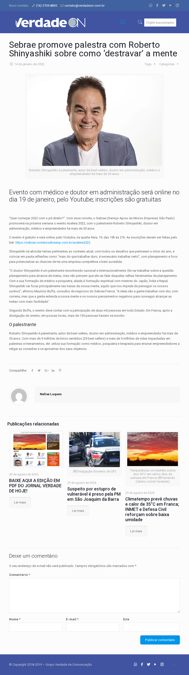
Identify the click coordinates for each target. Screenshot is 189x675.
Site (126, 619)
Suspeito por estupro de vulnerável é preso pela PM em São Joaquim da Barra (94, 494)
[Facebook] (157, 5)
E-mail (72, 619)
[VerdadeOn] (51, 22)
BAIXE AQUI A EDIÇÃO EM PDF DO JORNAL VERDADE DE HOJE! (35, 485)
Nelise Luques (51, 394)
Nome (14, 619)
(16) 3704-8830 (46, 5)
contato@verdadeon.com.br (84, 5)
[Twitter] (164, 5)
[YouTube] (170, 5)
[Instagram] (177, 5)
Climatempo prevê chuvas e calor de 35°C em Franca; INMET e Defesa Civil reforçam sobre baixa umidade (152, 509)
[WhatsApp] (150, 5)
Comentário (19, 575)
